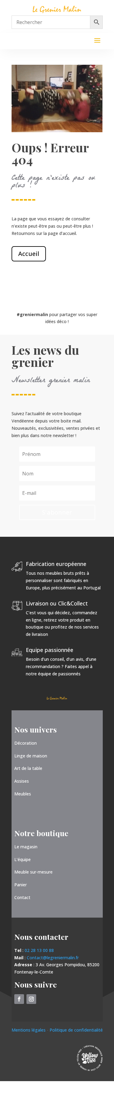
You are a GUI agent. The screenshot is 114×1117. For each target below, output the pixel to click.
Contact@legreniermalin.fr (53, 957)
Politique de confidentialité (76, 1030)
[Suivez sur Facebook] (19, 999)
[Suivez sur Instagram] (31, 999)
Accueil (28, 254)
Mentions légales (29, 1030)
